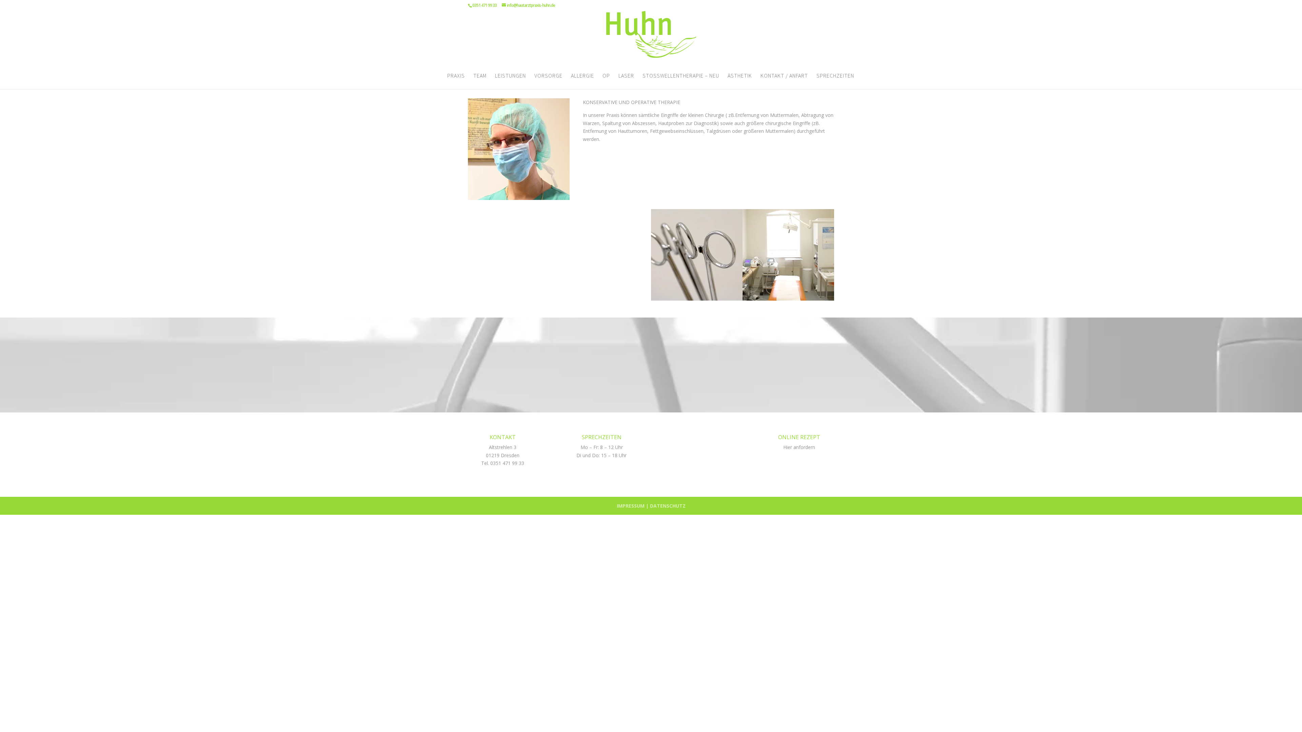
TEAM (480, 76)
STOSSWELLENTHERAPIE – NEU (681, 76)
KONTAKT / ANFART (784, 76)
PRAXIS (456, 76)
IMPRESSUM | (633, 506)
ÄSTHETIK (740, 76)
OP (606, 76)
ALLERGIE (582, 76)
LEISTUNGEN (510, 76)
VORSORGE (548, 76)
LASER (626, 76)
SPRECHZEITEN (835, 76)
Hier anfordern (799, 447)
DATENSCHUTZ (668, 506)
